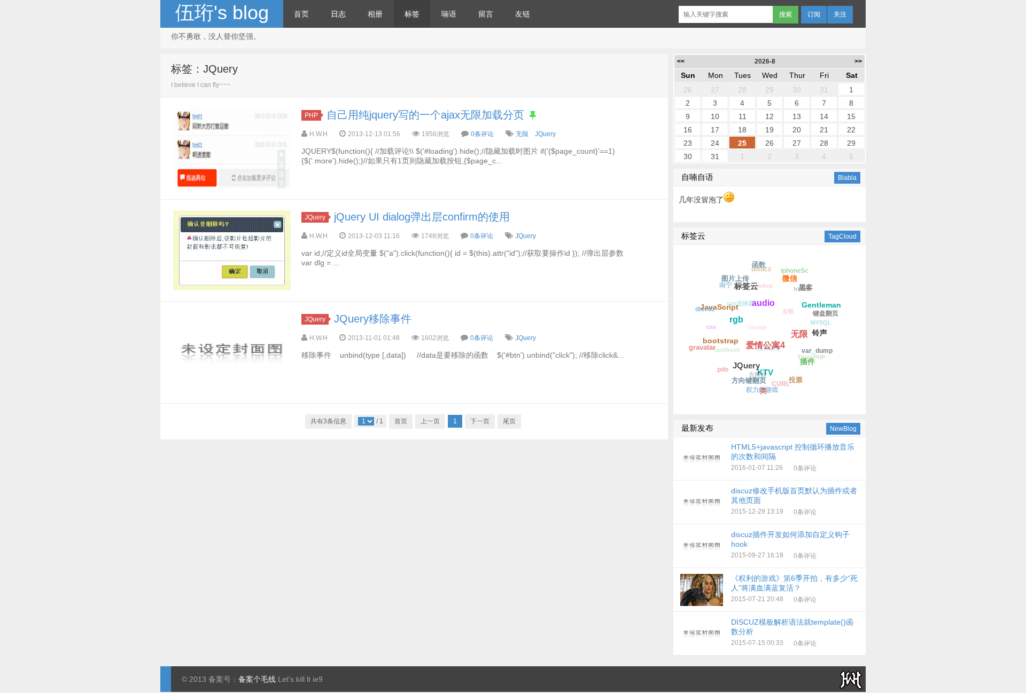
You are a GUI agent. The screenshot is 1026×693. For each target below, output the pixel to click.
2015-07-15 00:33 (792, 632)
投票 (796, 380)
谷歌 (788, 311)
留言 (485, 14)
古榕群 (757, 374)
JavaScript (719, 307)
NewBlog (843, 428)
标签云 (746, 285)
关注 (840, 14)
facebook (727, 349)
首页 (301, 14)
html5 (802, 289)
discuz (705, 309)
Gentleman (821, 305)
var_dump (817, 351)
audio (763, 303)
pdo (722, 369)
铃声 (819, 332)
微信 (789, 278)
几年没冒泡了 (701, 199)
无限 (522, 134)
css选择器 (740, 303)
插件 (807, 361)
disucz (761, 269)
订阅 (813, 14)
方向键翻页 (749, 380)
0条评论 (482, 134)
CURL (781, 384)
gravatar (702, 347)
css (711, 327)
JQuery (545, 134)
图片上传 (735, 278)
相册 (375, 14)
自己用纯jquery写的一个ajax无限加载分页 (425, 115)
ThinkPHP (811, 357)
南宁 (725, 285)
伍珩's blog (222, 12)
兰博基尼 (769, 348)
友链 (522, 14)
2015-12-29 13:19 (794, 500)
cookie (757, 327)
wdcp (765, 285)
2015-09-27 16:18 (790, 544)
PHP (311, 115)
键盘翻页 (825, 313)
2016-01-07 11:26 (792, 457)
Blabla (847, 178)
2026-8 (765, 61)
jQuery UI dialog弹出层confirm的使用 (422, 217)
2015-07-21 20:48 (794, 588)
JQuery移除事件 (372, 319)
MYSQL (821, 322)
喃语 (448, 14)
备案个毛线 (257, 679)
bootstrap (721, 340)
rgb (736, 319)
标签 (412, 14)
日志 (338, 14)
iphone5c (795, 270)
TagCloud (842, 236)
